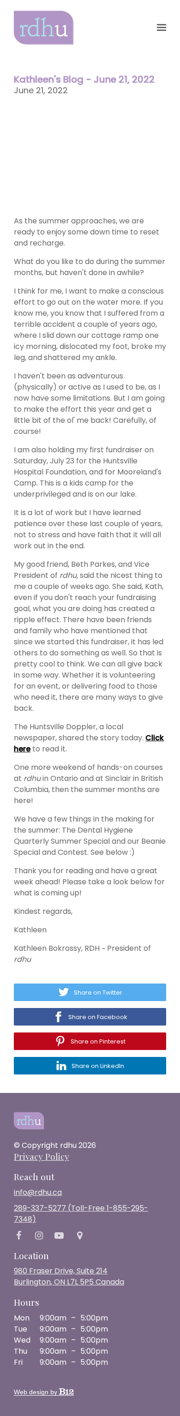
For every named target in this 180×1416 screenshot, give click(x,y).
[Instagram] (38, 1235)
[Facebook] (18, 1235)
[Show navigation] (159, 28)
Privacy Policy (41, 1156)
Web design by (36, 1392)
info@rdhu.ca (38, 1192)
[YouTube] (59, 1235)
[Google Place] (79, 1235)
